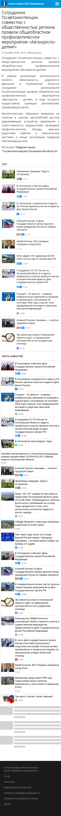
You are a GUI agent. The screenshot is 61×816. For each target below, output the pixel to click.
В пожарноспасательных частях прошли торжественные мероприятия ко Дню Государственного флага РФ (37, 587)
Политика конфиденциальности (22, 792)
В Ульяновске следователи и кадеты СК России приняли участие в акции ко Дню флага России (38, 206)
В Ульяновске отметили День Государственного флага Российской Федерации (37, 189)
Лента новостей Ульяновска (19, 809)
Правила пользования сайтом (21, 798)
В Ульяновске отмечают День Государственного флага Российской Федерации (35, 556)
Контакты (9, 781)
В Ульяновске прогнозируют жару (33, 441)
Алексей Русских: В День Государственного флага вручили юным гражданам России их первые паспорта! (37, 571)
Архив (7, 804)
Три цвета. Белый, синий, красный (33, 696)
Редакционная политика (17, 787)
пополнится (51, 453)
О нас (7, 776)
